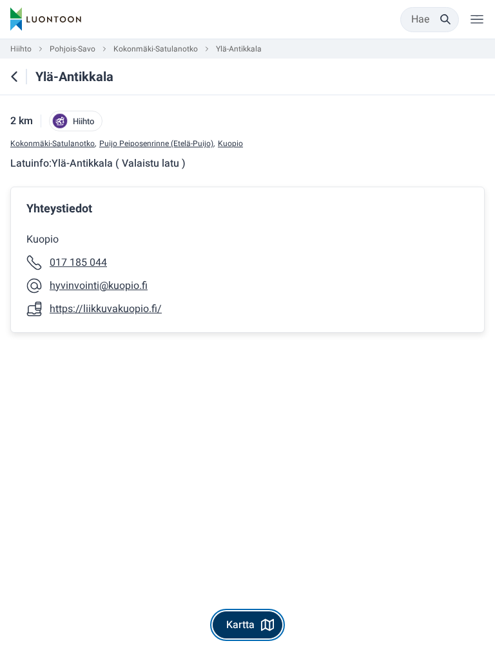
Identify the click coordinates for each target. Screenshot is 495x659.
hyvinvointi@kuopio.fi (99, 285)
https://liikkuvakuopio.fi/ (106, 309)
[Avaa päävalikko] (476, 19)
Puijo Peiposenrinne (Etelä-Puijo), (157, 144)
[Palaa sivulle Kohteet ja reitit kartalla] (14, 76)
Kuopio (230, 144)
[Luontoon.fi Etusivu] (45, 19)
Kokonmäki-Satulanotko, (53, 144)
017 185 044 (78, 262)
